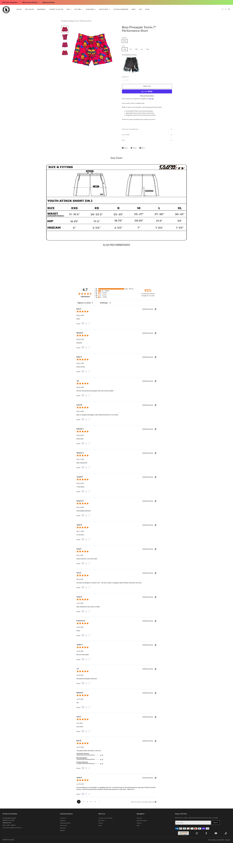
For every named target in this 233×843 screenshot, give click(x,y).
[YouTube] (216, 833)
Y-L (142, 49)
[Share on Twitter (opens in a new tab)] (86, 323)
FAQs (138, 825)
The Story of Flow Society (105, 818)
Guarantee (63, 828)
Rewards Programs (142, 820)
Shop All (19, 9)
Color (124, 37)
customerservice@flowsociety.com (12, 827)
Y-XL (147, 49)
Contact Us (63, 818)
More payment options (147, 95)
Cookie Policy (221, 840)
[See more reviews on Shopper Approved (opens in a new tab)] (89, 323)
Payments (62, 820)
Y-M (136, 49)
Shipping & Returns (65, 823)
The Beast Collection (56, 9)
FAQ (123, 140)
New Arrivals (41, 9)
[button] (64, 29)
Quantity (125, 77)
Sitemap (139, 823)
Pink (124, 41)
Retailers (62, 830)
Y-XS (124, 49)
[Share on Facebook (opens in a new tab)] (83, 323)
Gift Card (139, 818)
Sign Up (215, 822)
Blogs (147, 9)
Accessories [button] (90, 9)
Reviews (100, 823)
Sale (140, 9)
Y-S (131, 49)
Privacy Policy (212, 840)
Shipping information (130, 129)
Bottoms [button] (78, 9)
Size (123, 46)
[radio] (116, 288)
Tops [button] (68, 9)
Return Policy (63, 825)
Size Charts (101, 820)
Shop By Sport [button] (104, 9)
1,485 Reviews (85, 297)
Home (63, 21)
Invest (134, 9)
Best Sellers (29, 9)
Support (228, 840)
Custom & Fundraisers (120, 9)
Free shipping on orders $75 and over (204, 2)
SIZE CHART (126, 134)
